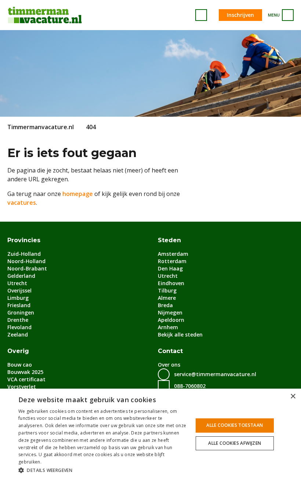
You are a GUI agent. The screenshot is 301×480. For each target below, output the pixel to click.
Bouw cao (19, 364)
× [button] (292, 396)
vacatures (21, 203)
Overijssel (19, 290)
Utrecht (17, 283)
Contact (170, 351)
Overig (18, 351)
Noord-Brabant (27, 268)
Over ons (169, 364)
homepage (77, 194)
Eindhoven (171, 283)
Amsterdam (173, 253)
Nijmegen (170, 312)
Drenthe (17, 319)
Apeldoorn (171, 319)
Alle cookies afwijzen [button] (234, 443)
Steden (169, 240)
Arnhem (168, 327)
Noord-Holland (26, 261)
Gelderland (21, 275)
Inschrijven (240, 14)
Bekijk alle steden (180, 334)
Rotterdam (172, 261)
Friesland (18, 305)
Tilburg (167, 290)
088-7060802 (190, 385)
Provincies (23, 240)
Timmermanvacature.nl (40, 127)
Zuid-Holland (24, 253)
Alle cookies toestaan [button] (234, 425)
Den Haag (170, 268)
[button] (103, 470)
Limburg (18, 297)
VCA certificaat (26, 379)
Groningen (20, 312)
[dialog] (150, 434)
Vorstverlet (21, 386)
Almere (167, 297)
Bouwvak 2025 (25, 371)
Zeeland (17, 334)
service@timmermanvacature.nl (215, 374)
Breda (165, 305)
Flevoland (19, 327)
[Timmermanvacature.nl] (44, 15)
